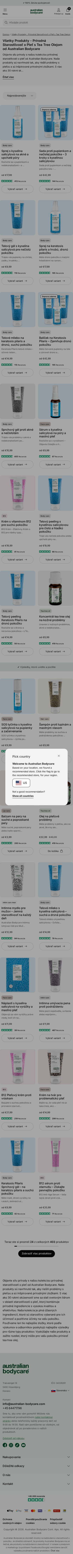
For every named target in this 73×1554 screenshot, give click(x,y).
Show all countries (22, 795)
